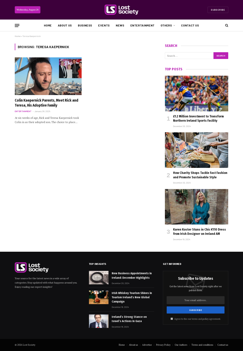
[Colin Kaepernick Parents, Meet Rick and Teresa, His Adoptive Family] (48, 76)
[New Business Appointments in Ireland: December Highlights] (99, 277)
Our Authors (181, 344)
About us (65, 25)
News (120, 25)
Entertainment (142, 25)
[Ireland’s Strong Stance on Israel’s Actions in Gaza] (99, 321)
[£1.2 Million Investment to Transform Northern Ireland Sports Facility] (196, 93)
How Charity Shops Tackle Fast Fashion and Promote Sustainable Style (200, 175)
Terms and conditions (202, 344)
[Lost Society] (121, 10)
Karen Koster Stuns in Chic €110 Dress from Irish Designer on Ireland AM (199, 232)
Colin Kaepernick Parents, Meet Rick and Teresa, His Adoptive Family (46, 103)
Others (166, 25)
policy (205, 318)
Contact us (190, 25)
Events (104, 25)
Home (48, 25)
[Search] (226, 25)
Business (85, 25)
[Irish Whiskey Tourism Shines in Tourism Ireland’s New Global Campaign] (99, 297)
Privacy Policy (163, 344)
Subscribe (218, 9)
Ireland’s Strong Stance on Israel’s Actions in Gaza (129, 319)
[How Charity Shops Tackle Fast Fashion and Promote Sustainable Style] (196, 150)
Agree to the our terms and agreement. (197, 318)
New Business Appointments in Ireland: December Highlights (132, 275)
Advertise (147, 344)
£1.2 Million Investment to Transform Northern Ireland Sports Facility (198, 118)
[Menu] (17, 25)
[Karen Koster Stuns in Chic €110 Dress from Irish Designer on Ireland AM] (196, 207)
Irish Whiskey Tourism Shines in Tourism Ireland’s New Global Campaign (132, 297)
